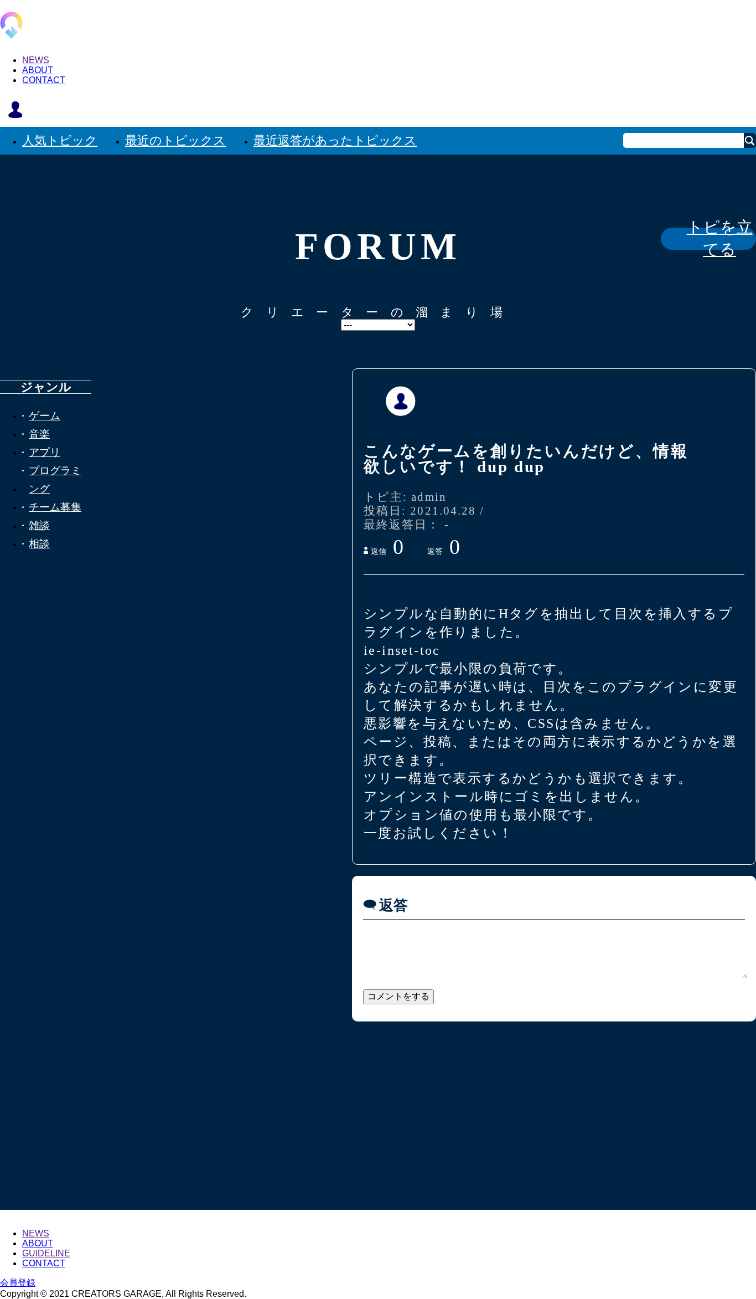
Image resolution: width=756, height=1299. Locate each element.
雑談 (39, 525)
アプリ (44, 452)
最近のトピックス (175, 140)
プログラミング (55, 480)
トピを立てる (720, 239)
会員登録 (17, 1282)
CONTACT (43, 80)
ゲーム (44, 416)
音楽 (39, 434)
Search (750, 140)
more (378, 1095)
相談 (39, 544)
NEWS (35, 60)
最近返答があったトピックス (335, 140)
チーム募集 (55, 507)
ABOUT (37, 70)
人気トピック (59, 140)
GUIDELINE (46, 1253)
